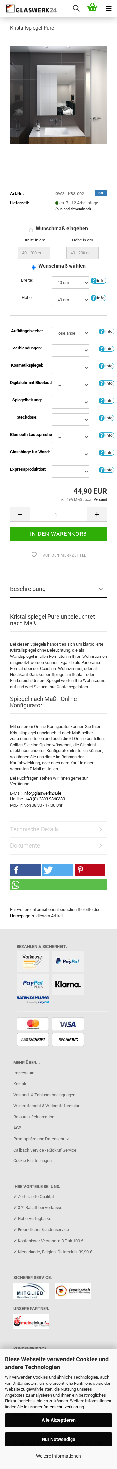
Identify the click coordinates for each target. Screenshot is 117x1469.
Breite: (27, 280)
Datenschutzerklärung (63, 1406)
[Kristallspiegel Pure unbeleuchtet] (58, 94)
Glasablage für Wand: (27, 451)
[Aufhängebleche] (106, 331)
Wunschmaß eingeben (62, 228)
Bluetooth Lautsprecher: (27, 434)
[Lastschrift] (34, 1040)
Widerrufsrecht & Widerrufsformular (46, 1105)
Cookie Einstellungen (32, 1160)
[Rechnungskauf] (69, 1040)
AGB (17, 1127)
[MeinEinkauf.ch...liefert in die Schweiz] (33, 1323)
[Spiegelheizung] (106, 400)
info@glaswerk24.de (42, 793)
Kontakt (20, 1083)
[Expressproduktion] (106, 469)
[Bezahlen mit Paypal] (69, 962)
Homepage (20, 915)
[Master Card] (34, 1024)
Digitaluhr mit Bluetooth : (27, 382)
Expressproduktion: (27, 469)
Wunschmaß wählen (62, 266)
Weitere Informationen (58, 1456)
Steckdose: (27, 417)
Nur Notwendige (58, 1439)
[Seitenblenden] (106, 348)
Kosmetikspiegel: (27, 365)
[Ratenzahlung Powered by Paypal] (34, 1000)
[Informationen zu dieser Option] (98, 280)
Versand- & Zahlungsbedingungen (44, 1094)
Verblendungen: (27, 348)
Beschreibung (28, 588)
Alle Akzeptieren (59, 1420)
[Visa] (69, 1024)
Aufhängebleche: (27, 330)
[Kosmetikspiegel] (106, 365)
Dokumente (25, 845)
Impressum (23, 1072)
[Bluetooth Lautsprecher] (106, 434)
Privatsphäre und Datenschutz (41, 1139)
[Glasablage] (106, 452)
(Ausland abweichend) (73, 209)
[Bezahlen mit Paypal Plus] (34, 984)
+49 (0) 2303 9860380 (45, 798)
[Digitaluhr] (106, 382)
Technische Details (34, 829)
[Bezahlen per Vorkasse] (34, 962)
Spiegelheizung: (27, 399)
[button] (20, 514)
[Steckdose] (106, 417)
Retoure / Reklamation (33, 1116)
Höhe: (27, 297)
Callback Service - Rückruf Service (44, 1150)
